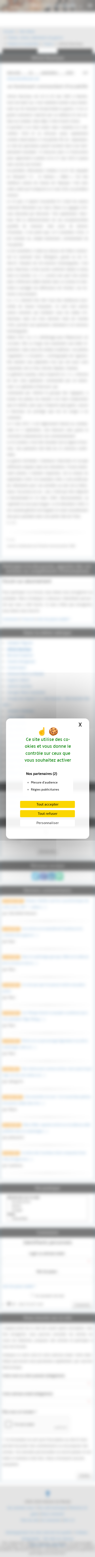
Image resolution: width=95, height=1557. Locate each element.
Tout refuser (47, 813)
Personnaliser (47, 823)
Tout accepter (47, 804)
